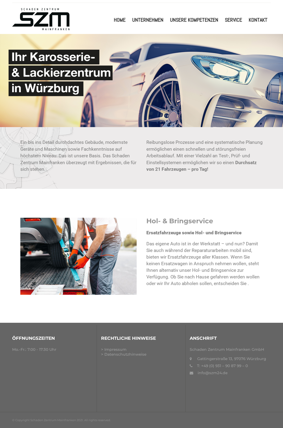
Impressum (115, 349)
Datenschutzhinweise (125, 354)
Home (120, 19)
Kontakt (258, 19)
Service (233, 19)
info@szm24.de (213, 373)
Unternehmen (147, 19)
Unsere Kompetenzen (194, 19)
